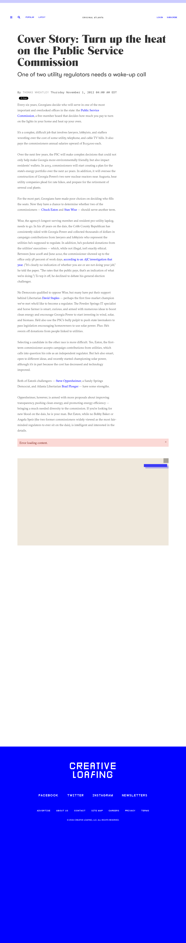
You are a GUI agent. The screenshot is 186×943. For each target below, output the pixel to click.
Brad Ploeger (70, 386)
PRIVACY (130, 811)
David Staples (50, 298)
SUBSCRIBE (172, 17)
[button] (166, 460)
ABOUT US (62, 811)
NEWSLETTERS (134, 795)
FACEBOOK (49, 795)
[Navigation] (10, 17)
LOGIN (160, 17)
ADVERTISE (43, 811)
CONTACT (80, 811)
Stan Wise (70, 209)
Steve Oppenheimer (68, 381)
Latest (42, 17)
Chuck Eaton (49, 209)
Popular (30, 17)
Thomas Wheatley (36, 92)
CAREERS (114, 811)
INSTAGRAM (103, 795)
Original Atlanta (93, 17)
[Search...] (19, 17)
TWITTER (75, 795)
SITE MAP (97, 811)
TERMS (145, 811)
